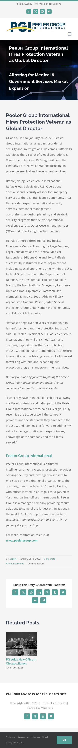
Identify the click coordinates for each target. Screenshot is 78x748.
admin (12, 558)
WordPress (47, 708)
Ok (64, 740)
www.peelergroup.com (22, 540)
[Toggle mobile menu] (70, 34)
